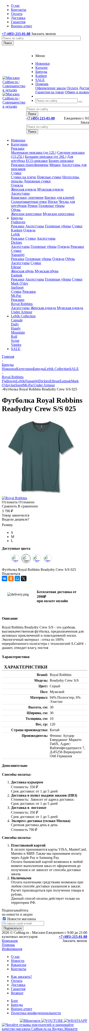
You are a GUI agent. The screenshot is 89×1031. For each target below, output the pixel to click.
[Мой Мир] (17, 578)
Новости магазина (21, 919)
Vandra (16, 345)
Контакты (18, 969)
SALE (15, 349)
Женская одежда (23, 189)
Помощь (8, 945)
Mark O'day (19, 283)
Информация (12, 949)
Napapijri (17, 255)
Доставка (18, 985)
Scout (15, 341)
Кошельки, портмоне (27, 197)
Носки (53, 202)
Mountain (18, 332)
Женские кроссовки (26, 214)
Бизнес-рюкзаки (61, 161)
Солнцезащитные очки (29, 202)
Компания (10, 941)
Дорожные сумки (37, 181)
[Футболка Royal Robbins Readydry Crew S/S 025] (40, 494)
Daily (15, 324)
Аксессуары (20, 193)
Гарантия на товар (49, 92)
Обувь (16, 210)
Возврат (17, 993)
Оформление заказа (50, 88)
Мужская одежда (50, 189)
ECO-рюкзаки (37, 161)
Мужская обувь (46, 271)
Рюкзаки (17, 148)
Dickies (16, 242)
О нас (15, 957)
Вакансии (18, 965)
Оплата (72, 88)
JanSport (17, 287)
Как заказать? (21, 977)
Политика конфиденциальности (36, 1013)
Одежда (17, 185)
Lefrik (15, 234)
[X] (23, 578)
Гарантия (18, 989)
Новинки (18, 140)
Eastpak (16, 275)
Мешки (55, 165)
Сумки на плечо (23, 177)
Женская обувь (22, 271)
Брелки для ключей (59, 197)
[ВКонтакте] (4, 578)
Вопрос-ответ (21, 1009)
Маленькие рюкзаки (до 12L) (33, 152)
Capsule (17, 320)
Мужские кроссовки (58, 214)
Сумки (16, 173)
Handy (16, 328)
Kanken (16, 230)
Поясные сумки (49, 177)
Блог (14, 1001)
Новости (17, 961)
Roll (14, 336)
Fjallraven (18, 222)
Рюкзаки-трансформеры (29, 165)
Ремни (33, 206)
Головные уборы (52, 206)
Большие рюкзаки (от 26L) (45, 157)
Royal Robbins (22, 304)
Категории (19, 144)
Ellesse (16, 267)
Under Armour (21, 312)
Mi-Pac (16, 296)
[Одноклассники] (11, 578)
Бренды (17, 218)
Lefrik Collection (23, 316)
